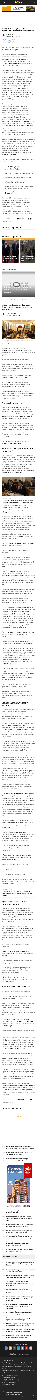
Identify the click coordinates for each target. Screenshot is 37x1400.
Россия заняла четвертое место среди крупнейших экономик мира (18, 1319)
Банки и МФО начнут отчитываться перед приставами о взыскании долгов (19, 1336)
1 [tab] (12, 300)
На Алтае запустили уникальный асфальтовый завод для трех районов (18, 1159)
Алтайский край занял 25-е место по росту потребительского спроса (19, 1250)
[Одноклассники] (13, 40)
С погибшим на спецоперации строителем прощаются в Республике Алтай (20, 1231)
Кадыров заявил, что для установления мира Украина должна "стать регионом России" (17, 288)
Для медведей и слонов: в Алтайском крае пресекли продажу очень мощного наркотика (20, 1298)
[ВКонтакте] (8, 40)
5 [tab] (22, 300)
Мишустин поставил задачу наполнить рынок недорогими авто (19, 1153)
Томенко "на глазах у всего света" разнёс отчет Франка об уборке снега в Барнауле (18, 501)
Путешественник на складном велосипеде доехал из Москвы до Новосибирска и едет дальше (20, 1264)
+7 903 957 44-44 (8, 1375)
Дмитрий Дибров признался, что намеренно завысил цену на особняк (20, 1270)
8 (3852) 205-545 (8, 1380)
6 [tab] (25, 300)
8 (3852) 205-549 (8, 1382)
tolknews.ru (9, 1360)
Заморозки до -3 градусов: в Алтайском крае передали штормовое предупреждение (20, 1330)
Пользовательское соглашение (14, 1392)
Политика (8, 315)
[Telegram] (4, 40)
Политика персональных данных (14, 1391)
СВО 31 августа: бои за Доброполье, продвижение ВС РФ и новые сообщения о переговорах (19, 1283)
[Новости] (20, 218)
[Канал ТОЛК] (30, 218)
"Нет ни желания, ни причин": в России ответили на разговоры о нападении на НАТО (19, 1218)
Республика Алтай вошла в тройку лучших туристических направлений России (20, 1276)
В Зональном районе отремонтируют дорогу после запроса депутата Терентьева (20, 1324)
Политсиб (8, 36)
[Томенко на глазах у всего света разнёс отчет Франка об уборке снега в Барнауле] (18, 486)
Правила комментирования (13, 1394)
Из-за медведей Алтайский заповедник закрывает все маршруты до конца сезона (19, 1313)
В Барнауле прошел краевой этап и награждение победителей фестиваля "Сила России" (20, 1291)
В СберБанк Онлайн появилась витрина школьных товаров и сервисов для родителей (19, 1306)
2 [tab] (14, 300)
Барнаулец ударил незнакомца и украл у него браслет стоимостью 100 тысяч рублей (20, 1147)
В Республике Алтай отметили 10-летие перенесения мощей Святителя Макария (19, 1237)
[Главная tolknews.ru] (18, 2)
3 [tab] (17, 300)
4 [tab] (20, 300)
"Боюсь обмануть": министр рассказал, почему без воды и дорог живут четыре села (18, 893)
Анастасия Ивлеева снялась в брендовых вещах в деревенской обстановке (19, 1225)
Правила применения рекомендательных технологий (20, 1396)
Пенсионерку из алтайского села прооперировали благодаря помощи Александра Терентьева (17, 1243)
